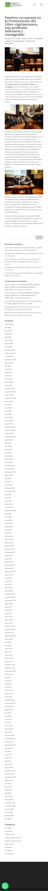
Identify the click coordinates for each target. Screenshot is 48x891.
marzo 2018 (9, 543)
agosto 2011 (9, 748)
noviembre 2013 (10, 668)
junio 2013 (8, 681)
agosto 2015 (9, 604)
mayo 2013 (8, 684)
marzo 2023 (9, 456)
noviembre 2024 (10, 392)
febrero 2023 (9, 459)
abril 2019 (8, 533)
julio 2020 (8, 514)
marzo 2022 (9, 485)
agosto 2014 (9, 639)
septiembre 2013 (10, 671)
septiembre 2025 (10, 360)
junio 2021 (8, 498)
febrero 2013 (9, 694)
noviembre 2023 (10, 430)
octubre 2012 (9, 706)
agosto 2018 (9, 539)
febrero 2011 (9, 767)
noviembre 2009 (10, 806)
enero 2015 (8, 623)
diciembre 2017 (10, 549)
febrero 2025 (9, 382)
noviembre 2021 (10, 491)
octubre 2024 (9, 395)
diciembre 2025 (10, 350)
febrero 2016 (9, 591)
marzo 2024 (9, 417)
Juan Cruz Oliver (14, 38)
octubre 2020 (9, 507)
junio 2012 (8, 716)
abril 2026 (8, 337)
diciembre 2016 (10, 565)
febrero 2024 (9, 421)
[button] (5, 885)
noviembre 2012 (10, 703)
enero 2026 (8, 347)
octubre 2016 (9, 568)
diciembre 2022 (10, 466)
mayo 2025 (8, 372)
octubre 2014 (9, 633)
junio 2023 (8, 446)
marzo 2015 (9, 616)
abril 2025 (8, 376)
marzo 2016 (9, 588)
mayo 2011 (8, 758)
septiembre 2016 (10, 572)
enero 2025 (8, 385)
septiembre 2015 (10, 600)
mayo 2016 (8, 581)
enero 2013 (8, 697)
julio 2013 (8, 678)
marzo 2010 (9, 796)
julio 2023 (8, 443)
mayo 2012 (8, 719)
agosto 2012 (9, 710)
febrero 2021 (9, 504)
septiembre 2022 (10, 472)
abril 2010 (8, 793)
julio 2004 (8, 819)
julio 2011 (8, 751)
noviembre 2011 (10, 739)
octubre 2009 (9, 809)
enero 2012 (8, 732)
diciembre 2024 (10, 388)
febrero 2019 (9, 536)
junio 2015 (8, 607)
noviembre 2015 (10, 597)
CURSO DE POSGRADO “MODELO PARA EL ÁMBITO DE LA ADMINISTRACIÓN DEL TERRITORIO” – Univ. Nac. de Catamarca (22, 287)
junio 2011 (8, 755)
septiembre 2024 (10, 398)
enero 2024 (8, 424)
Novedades (9, 43)
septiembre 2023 (10, 437)
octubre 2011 (9, 742)
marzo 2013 (9, 690)
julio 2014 (8, 642)
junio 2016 (8, 578)
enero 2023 (8, 462)
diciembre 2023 (10, 427)
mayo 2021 (8, 501)
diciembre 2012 (10, 700)
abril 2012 (8, 723)
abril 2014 (8, 652)
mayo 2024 (8, 411)
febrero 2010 (9, 800)
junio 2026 (8, 331)
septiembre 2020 (10, 511)
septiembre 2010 (10, 777)
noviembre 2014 (10, 629)
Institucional (30, 41)
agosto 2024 (9, 401)
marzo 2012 (9, 726)
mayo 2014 (8, 649)
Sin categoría (9, 854)
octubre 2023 (9, 434)
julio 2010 (8, 783)
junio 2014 (8, 645)
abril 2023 (8, 453)
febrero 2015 (9, 620)
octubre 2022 (9, 469)
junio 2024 (8, 408)
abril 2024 (8, 414)
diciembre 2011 (10, 735)
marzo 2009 (9, 812)
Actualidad (38, 38)
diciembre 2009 (10, 803)
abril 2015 (8, 613)
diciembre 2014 (10, 626)
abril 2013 (8, 687)
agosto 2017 (9, 555)
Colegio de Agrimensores (14, 41)
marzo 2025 (9, 379)
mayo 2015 (8, 610)
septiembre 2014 (10, 636)
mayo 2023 (8, 449)
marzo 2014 (9, 655)
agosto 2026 (9, 324)
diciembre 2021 (10, 488)
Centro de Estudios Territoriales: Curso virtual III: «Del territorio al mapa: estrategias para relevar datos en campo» (23, 261)
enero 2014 (8, 662)
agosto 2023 (9, 440)
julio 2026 (8, 327)
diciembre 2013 (10, 665)
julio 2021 (8, 494)
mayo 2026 (8, 334)
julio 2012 (8, 713)
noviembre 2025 (10, 353)
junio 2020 (8, 517)
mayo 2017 (8, 559)
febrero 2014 (9, 658)
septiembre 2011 (10, 745)
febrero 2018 (9, 546)
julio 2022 (8, 478)
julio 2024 (8, 405)
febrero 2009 (9, 816)
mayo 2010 (8, 790)
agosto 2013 (9, 674)
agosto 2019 (9, 527)
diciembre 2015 (10, 594)
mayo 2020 (8, 520)
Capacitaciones (10, 834)
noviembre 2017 (10, 552)
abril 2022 (8, 482)
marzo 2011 (9, 764)
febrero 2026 (9, 344)
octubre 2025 (9, 356)
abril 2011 (8, 761)
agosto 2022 (9, 475)
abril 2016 (8, 584)
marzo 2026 (9, 340)
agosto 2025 (9, 363)
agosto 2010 (9, 780)
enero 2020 (8, 523)
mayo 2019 (8, 530)
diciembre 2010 (10, 771)
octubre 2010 (9, 774)
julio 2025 (8, 366)
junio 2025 (8, 369)
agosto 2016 (9, 575)
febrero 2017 (9, 562)
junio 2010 (8, 787)
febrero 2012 (9, 729)
